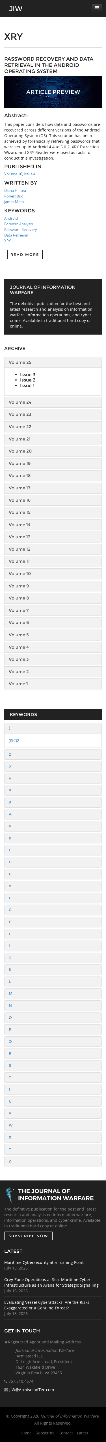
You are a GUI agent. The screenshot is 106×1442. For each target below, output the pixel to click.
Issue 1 (27, 385)
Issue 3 (27, 374)
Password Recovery (20, 229)
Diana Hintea (15, 190)
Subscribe (45, 1433)
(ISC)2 (14, 740)
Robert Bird (13, 196)
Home (26, 1433)
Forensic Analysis (18, 223)
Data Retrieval (16, 235)
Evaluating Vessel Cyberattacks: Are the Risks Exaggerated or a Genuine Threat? (46, 1305)
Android (11, 218)
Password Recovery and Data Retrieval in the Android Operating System (48, 65)
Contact (66, 1433)
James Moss (14, 201)
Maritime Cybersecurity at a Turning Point (44, 1262)
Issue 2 (27, 380)
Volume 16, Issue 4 (19, 173)
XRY (7, 240)
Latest (82, 1433)
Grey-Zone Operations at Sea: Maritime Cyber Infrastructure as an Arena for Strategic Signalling (51, 1282)
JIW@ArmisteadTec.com (31, 1389)
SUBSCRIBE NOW (28, 1236)
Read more (24, 254)
